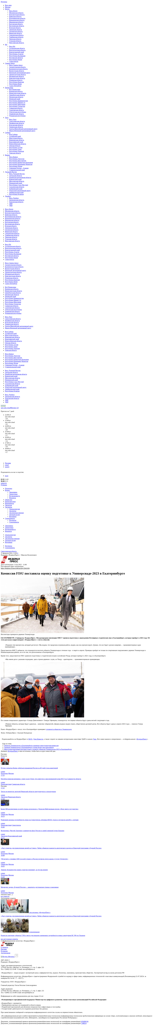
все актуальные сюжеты (9, 939)
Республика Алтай (15, 147)
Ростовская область (16, 58)
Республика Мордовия (17, 104)
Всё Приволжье (14, 89)
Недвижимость (14, 496)
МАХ (30, 739)
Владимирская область (17, 18)
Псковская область (15, 80)
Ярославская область (16, 43)
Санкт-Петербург (15, 86)
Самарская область (15, 108)
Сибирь (7, 132)
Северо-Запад (10, 63)
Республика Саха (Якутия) (18, 185)
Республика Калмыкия (17, 56)
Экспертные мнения (16, 513)
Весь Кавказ (13, 157)
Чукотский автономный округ (20, 190)
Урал (6, 117)
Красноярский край (16, 142)
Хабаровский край (15, 189)
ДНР (10, 205)
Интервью (12, 516)
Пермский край (14, 99)
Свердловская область (17, 121)
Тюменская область (16, 127)
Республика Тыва (15, 149)
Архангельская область (17, 67)
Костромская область (16, 26)
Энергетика (13, 494)
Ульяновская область (16, 114)
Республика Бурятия (16, 194)
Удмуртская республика (17, 112)
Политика (8, 488)
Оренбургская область (17, 95)
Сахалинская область (16, 187)
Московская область (16, 13)
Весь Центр (13, 11)
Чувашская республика (17, 116)
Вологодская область (16, 71)
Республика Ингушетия (17, 161)
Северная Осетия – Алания (18, 168)
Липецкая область (15, 29)
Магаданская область (16, 181)
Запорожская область (16, 200)
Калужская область (16, 24)
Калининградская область (18, 69)
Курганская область (16, 125)
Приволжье (9, 88)
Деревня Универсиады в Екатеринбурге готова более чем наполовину (29, 747)
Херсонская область (16, 202)
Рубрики (4, 485)
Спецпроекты (10, 518)
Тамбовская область (16, 37)
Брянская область (15, 16)
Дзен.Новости (38, 739)
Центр (7, 9)
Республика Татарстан (17, 106)
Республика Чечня (15, 166)
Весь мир (8, 5)
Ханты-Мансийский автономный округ (23, 129)
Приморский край (15, 183)
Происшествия (10, 501)
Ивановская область (16, 22)
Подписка (12, 520)
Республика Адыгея (16, 54)
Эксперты (8, 507)
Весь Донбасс (14, 198)
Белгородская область (17, 14)
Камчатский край (15, 179)
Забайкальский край (16, 192)
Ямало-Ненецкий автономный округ (22, 131)
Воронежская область (16, 20)
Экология (8, 505)
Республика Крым (15, 59)
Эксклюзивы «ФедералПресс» (40, 912)
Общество (8, 500)
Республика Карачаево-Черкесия (20, 164)
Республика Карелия (16, 82)
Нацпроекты (9, 503)
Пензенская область (16, 97)
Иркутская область (15, 138)
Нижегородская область (17, 93)
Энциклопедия (14, 509)
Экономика (13, 492)
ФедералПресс (142, 739)
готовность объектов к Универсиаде (59, 729)
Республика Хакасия (16, 151)
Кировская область (16, 91)
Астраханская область (17, 48)
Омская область (14, 146)
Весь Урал (12, 119)
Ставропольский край (17, 170)
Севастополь (13, 61)
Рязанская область (15, 33)
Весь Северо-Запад (16, 65)
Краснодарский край (16, 52)
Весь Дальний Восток (17, 174)
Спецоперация (34, 932)
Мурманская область (16, 76)
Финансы (12, 498)
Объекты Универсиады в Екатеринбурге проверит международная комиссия (31, 745)
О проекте (4, 947)
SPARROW (84, 1021)
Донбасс (8, 196)
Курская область (15, 28)
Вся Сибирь (13, 134)
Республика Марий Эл (17, 102)
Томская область (15, 153)
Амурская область (15, 175)
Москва (7, 7)
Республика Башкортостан (18, 101)
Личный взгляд (14, 515)
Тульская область (15, 41)
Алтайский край (15, 136)
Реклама (8, 463)
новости (4, 483)
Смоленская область (16, 35)
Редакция (4, 951)
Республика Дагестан (16, 159)
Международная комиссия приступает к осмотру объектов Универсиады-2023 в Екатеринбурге (38, 749)
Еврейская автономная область (20, 177)
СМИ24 (83, 1023)
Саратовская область (16, 110)
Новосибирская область (17, 144)
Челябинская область (16, 123)
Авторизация (5, 953)
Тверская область (15, 39)
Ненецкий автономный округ (19, 73)
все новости (5, 896)
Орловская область (16, 31)
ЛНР (10, 204)
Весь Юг (12, 46)
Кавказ (7, 155)
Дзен (94, 739)
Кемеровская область (16, 140)
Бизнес (7, 490)
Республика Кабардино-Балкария (21, 162)
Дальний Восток (11, 172)
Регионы (4, 2)
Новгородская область (17, 78)
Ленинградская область (17, 74)
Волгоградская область (17, 50)
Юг (6, 44)
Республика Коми (15, 84)
